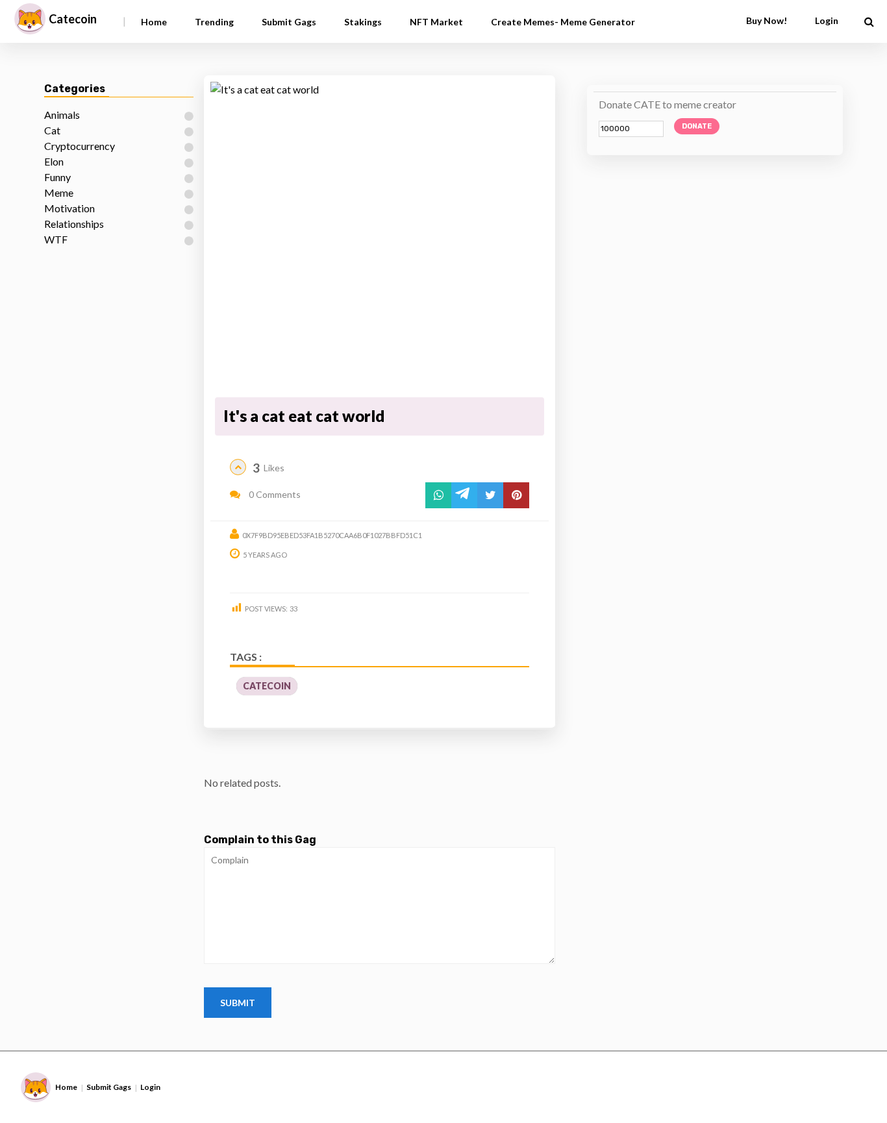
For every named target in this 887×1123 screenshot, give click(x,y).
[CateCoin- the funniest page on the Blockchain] (30, 19)
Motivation (69, 208)
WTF (56, 239)
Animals (62, 114)
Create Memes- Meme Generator (563, 21)
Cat (52, 130)
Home (154, 21)
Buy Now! (766, 20)
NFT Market (436, 21)
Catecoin (73, 19)
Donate (697, 126)
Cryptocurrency (79, 146)
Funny (57, 177)
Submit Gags (289, 21)
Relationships (74, 223)
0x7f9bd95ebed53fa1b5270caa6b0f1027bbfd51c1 (332, 535)
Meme (58, 192)
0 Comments (274, 494)
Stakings (363, 21)
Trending (214, 21)
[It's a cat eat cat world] (379, 237)
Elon (54, 161)
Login (150, 1087)
